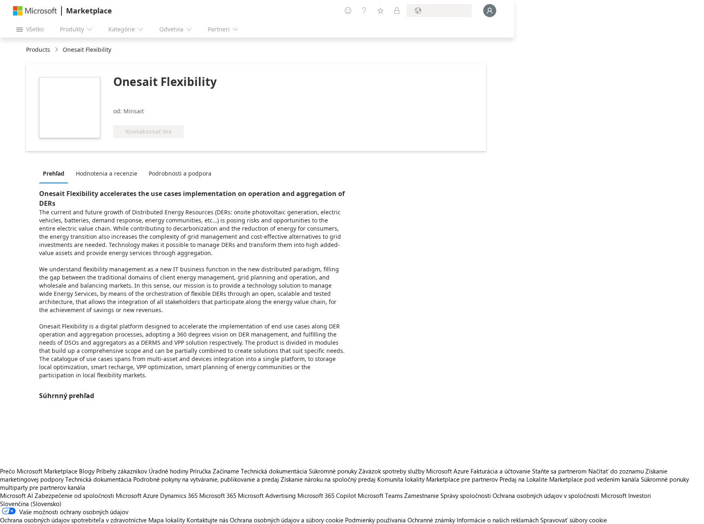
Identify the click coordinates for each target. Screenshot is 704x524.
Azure (150, 495)
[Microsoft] (35, 10)
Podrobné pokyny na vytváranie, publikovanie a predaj (206, 479)
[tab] (55, 173)
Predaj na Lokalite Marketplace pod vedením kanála (569, 479)
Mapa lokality (166, 520)
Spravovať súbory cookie (573, 520)
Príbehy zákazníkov (121, 471)
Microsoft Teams (380, 495)
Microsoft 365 (217, 495)
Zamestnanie (421, 495)
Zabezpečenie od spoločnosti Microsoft (88, 495)
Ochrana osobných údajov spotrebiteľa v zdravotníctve (73, 520)
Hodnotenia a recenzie (106, 173)
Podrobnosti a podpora (180, 173)
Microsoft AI (16, 495)
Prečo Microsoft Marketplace (38, 471)
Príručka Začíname (214, 471)
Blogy (87, 471)
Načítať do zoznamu (616, 471)
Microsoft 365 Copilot (326, 495)
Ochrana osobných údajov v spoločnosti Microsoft (560, 495)
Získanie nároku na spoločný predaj (328, 479)
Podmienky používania (375, 520)
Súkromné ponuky (333, 471)
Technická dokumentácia (274, 471)
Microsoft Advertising (267, 495)
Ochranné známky (431, 520)
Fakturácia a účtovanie (500, 471)
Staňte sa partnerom (559, 471)
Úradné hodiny (168, 471)
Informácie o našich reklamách (498, 520)
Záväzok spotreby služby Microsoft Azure (415, 471)
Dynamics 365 (179, 495)
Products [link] (38, 49)
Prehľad (53, 173)
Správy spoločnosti (465, 495)
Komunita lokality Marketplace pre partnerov (437, 479)
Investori (639, 495)
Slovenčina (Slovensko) (31, 504)
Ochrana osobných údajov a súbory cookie (286, 520)
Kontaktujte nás (207, 520)
